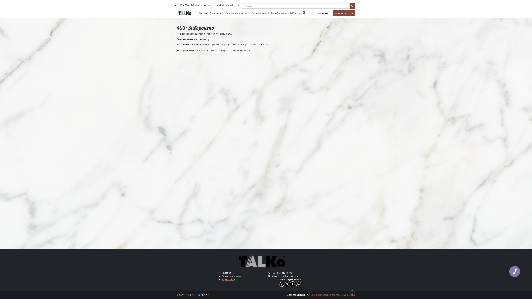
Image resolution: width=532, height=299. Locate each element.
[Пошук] (352, 6)
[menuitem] (203, 13)
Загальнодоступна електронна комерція (333, 294)
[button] (352, 290)
